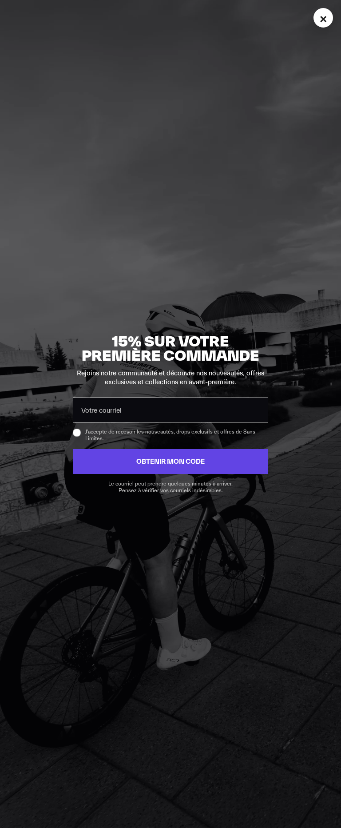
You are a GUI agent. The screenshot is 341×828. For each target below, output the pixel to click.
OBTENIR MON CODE (170, 461)
